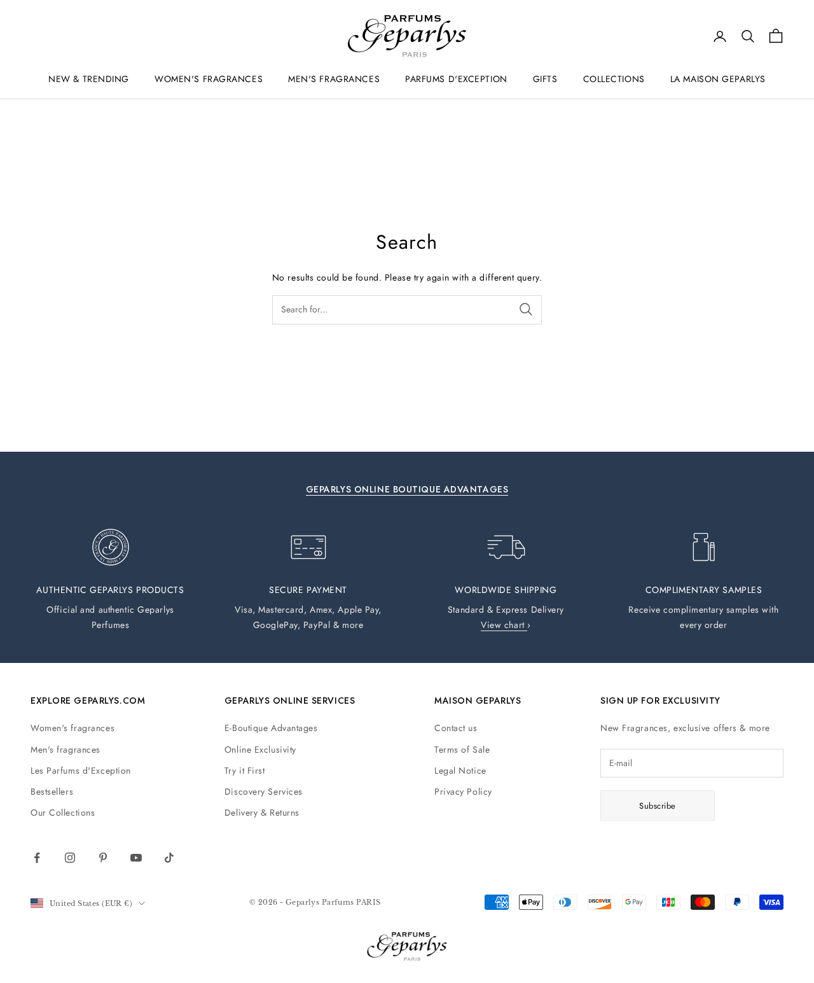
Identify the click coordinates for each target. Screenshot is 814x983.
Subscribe (657, 806)
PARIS (368, 902)
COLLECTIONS (614, 79)
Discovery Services (263, 791)
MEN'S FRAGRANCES (334, 79)
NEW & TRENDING (88, 79)
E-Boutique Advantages (271, 728)
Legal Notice (460, 770)
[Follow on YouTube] (136, 857)
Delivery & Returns (262, 812)
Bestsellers (52, 791)
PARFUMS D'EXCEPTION (456, 79)
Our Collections (63, 812)
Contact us (456, 728)
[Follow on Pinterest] (103, 857)
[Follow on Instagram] (70, 857)
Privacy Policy (463, 791)
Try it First (244, 770)
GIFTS (545, 79)
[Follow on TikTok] (169, 857)
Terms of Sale (462, 749)
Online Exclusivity (260, 749)
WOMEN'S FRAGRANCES (209, 79)
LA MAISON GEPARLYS (718, 79)
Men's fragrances (65, 749)
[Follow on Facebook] (37, 857)
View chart (504, 624)
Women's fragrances (72, 728)
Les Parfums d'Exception (81, 770)
